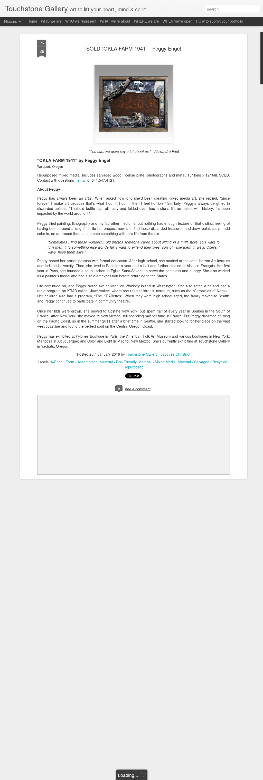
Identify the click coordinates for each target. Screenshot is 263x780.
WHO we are (51, 21)
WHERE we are (146, 21)
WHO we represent (80, 21)
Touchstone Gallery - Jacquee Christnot (158, 354)
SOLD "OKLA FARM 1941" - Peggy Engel (133, 48)
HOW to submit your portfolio (219, 21)
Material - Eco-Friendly (118, 361)
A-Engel (57, 361)
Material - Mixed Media (157, 361)
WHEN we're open (177, 21)
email (82, 180)
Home (32, 21)
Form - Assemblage (81, 361)
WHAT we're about (115, 21)
